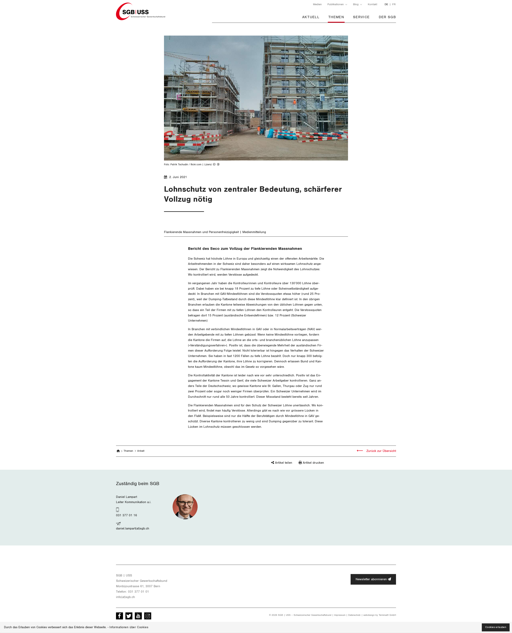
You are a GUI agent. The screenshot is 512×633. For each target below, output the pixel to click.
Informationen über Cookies (128, 627)
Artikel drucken (313, 462)
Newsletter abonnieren (372, 579)
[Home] (118, 451)
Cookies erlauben (495, 627)
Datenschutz (354, 615)
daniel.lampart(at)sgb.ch (132, 528)
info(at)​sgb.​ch (125, 597)
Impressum (339, 615)
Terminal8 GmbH (387, 615)
